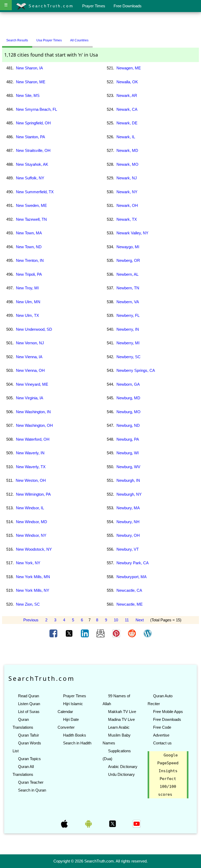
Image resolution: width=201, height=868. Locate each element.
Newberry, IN (127, 329)
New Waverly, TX (31, 467)
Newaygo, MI (127, 247)
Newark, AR (126, 95)
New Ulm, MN (28, 302)
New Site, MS (28, 95)
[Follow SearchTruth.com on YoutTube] (136, 823)
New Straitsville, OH (33, 150)
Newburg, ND (128, 425)
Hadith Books (74, 735)
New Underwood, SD (34, 329)
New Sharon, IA (29, 68)
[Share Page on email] (101, 633)
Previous (30, 620)
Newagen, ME (128, 68)
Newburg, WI (127, 453)
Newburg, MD (128, 398)
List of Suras (29, 711)
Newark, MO (127, 164)
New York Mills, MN (33, 576)
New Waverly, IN (30, 453)
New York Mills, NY (32, 590)
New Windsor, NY (31, 535)
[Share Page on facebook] (54, 633)
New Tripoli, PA (29, 274)
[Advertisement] (100, 24)
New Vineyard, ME (32, 384)
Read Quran (28, 696)
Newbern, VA (127, 302)
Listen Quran (29, 703)
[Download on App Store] (65, 823)
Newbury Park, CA (132, 563)
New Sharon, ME (30, 82)
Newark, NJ (126, 178)
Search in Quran (32, 790)
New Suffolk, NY (30, 178)
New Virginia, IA (29, 398)
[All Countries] (99, 38)
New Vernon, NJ (30, 343)
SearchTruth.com (50, 6)
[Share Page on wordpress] (147, 633)
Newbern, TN (127, 288)
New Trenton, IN (30, 260)
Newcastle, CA (129, 590)
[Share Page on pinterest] (117, 633)
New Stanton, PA (30, 137)
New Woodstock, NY (34, 549)
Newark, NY (126, 192)
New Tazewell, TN (31, 219)
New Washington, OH (34, 425)
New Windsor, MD (31, 521)
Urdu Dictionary (121, 774)
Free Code (162, 727)
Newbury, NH (127, 521)
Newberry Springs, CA (135, 370)
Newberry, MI (127, 343)
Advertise (161, 735)
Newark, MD (127, 150)
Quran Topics (29, 758)
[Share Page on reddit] (132, 633)
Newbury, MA (128, 508)
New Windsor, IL (30, 508)
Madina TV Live (121, 719)
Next (140, 620)
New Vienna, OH (30, 370)
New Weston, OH (31, 480)
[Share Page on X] (70, 633)
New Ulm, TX (27, 315)
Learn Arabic (119, 727)
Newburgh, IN (128, 480)
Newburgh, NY (129, 494)
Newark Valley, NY (132, 233)
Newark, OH (127, 205)
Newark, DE (126, 123)
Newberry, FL (127, 315)
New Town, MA (29, 233)
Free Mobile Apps (168, 711)
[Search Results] (94, 38)
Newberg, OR (128, 260)
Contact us (162, 743)
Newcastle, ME (129, 604)
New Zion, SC (28, 604)
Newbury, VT (127, 549)
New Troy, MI (27, 288)
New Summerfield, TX (35, 192)
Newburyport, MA (131, 576)
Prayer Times (93, 6)
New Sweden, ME (31, 205)
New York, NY (28, 563)
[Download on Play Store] (89, 823)
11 (127, 620)
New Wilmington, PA (33, 494)
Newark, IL (125, 137)
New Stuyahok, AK (32, 164)
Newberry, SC (128, 357)
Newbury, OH (128, 535)
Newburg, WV (128, 467)
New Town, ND (29, 247)
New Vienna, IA (29, 357)
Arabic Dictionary (122, 766)
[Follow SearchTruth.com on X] (113, 823)
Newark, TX (126, 219)
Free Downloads (128, 6)
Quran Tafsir (28, 735)
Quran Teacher (30, 782)
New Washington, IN (33, 412)
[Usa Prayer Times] (96, 38)
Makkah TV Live (122, 711)
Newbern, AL (127, 274)
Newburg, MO (128, 412)
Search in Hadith (77, 743)
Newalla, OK (127, 82)
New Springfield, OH (33, 123)
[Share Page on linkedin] (85, 633)
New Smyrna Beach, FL (36, 109)
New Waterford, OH (32, 439)
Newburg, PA (127, 439)
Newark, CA (126, 109)
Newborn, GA (128, 384)
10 (116, 620)
